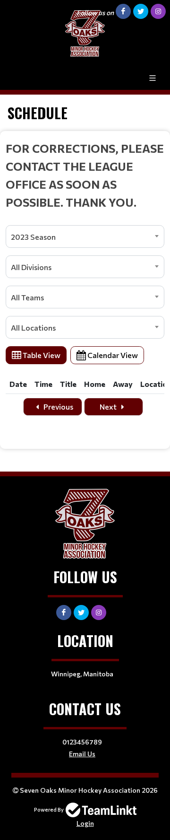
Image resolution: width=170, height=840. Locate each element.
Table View (40, 354)
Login (85, 823)
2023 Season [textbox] (33, 236)
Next (109, 406)
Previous (57, 406)
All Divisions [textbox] (31, 266)
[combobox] (85, 236)
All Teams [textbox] (27, 297)
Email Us (82, 754)
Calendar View (112, 354)
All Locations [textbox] (33, 327)
